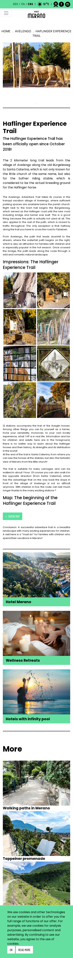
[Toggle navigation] (6, 13)
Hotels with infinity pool (28, 719)
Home (5, 31)
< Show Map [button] (12, 516)
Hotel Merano (18, 601)
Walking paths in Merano (26, 808)
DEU (15, 4)
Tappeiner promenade (24, 858)
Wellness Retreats (23, 660)
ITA (23, 4)
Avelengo (23, 31)
